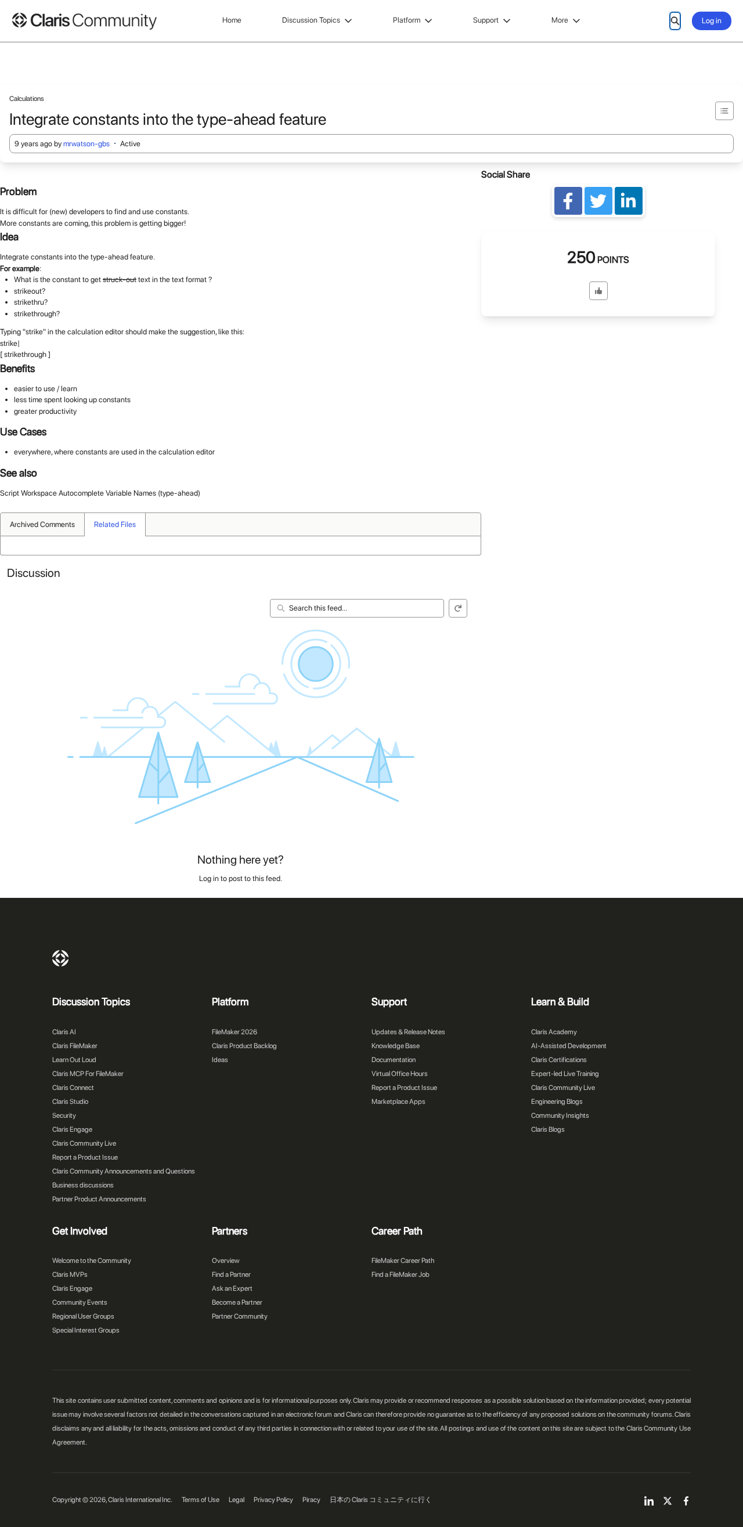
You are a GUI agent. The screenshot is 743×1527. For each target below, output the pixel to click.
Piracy (311, 1499)
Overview (226, 1261)
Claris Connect (73, 1088)
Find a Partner (231, 1274)
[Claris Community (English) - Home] (84, 21)
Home (231, 20)
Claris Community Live (84, 1143)
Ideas (220, 1060)
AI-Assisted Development (569, 1046)
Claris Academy (554, 1032)
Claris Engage (72, 1129)
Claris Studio (70, 1102)
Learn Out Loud (74, 1060)
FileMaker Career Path (403, 1261)
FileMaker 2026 (234, 1032)
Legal (236, 1499)
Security (64, 1115)
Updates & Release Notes (408, 1032)
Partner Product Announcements (99, 1199)
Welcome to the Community (91, 1261)
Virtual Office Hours (400, 1074)
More (559, 20)
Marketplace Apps (398, 1102)
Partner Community (240, 1316)
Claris (60, 958)
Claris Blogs (548, 1129)
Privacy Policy (273, 1499)
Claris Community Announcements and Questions (123, 1171)
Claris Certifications (559, 1060)
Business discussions (83, 1185)
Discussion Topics (311, 20)
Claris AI (64, 1032)
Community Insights (560, 1115)
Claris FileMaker (75, 1046)
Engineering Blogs (557, 1102)
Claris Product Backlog (244, 1046)
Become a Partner (237, 1302)
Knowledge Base (396, 1046)
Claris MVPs (70, 1274)
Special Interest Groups (86, 1330)
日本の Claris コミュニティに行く (381, 1499)
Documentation (394, 1060)
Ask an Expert (232, 1288)
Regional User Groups (83, 1316)
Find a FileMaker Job (401, 1274)
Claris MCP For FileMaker (88, 1074)
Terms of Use (200, 1499)
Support (486, 20)
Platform (406, 20)
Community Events (79, 1302)
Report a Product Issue (85, 1157)
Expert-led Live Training (565, 1074)
